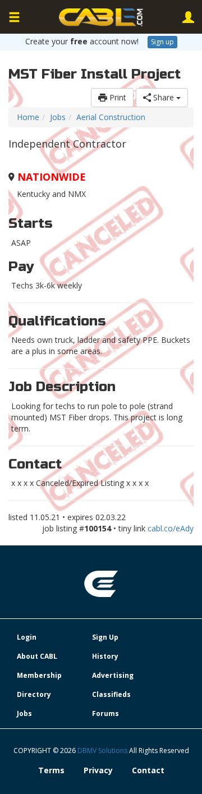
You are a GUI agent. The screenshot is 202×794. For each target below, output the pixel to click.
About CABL (37, 656)
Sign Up (105, 637)
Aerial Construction (110, 117)
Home (28, 117)
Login (26, 637)
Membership (39, 675)
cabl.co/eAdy (171, 528)
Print (116, 97)
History (105, 656)
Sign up (162, 42)
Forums (105, 713)
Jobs (58, 117)
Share (163, 97)
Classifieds (111, 694)
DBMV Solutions (103, 750)
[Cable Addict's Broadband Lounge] (101, 17)
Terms (51, 770)
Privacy (98, 770)
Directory (34, 694)
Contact (148, 770)
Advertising (113, 675)
